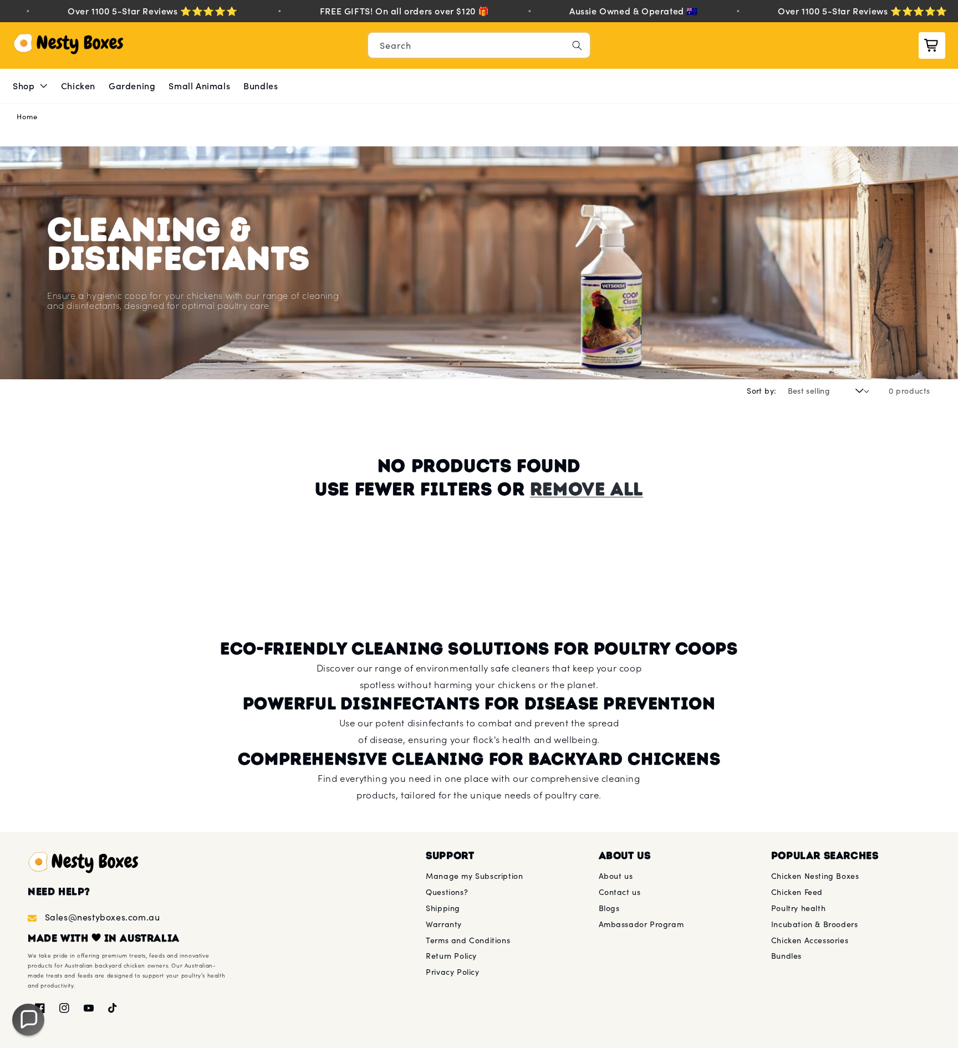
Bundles (786, 955)
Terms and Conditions (468, 940)
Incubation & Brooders (814, 924)
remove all (586, 489)
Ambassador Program (641, 924)
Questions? (447, 892)
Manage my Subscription (474, 876)
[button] (30, 86)
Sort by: (761, 390)
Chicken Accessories (809, 940)
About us (616, 876)
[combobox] (479, 45)
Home (27, 116)
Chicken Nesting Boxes (815, 876)
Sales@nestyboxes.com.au (102, 917)
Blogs (609, 908)
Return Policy (451, 955)
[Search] (577, 45)
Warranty (444, 924)
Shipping (443, 908)
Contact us (620, 892)
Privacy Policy (452, 971)
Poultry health (798, 908)
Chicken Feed (797, 892)
